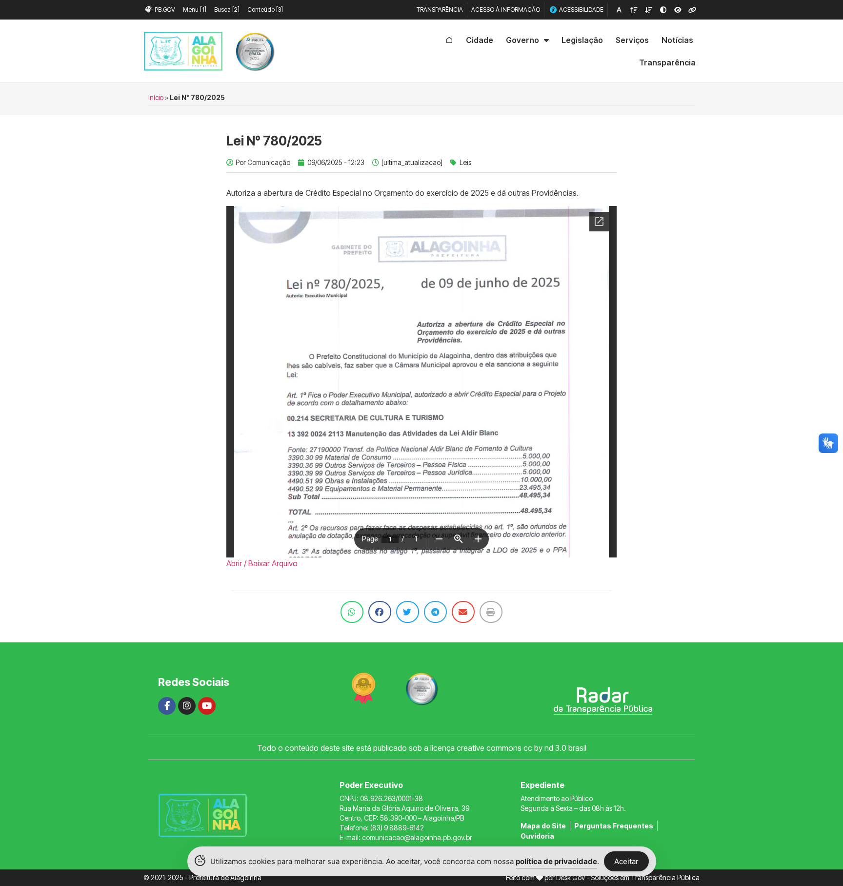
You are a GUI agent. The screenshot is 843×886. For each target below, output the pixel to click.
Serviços (632, 40)
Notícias (677, 40)
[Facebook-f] (167, 706)
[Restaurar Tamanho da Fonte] (619, 9)
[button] (352, 612)
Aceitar (626, 861)
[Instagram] (187, 706)
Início (155, 98)
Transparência (667, 62)
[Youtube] (207, 706)
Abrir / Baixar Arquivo (262, 563)
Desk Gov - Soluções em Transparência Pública (628, 877)
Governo (522, 40)
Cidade (479, 40)
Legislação (582, 40)
